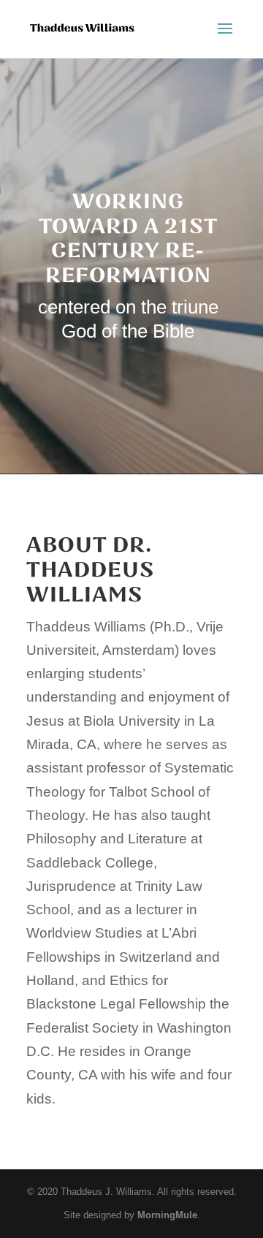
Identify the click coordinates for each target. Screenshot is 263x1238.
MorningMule (167, 1214)
